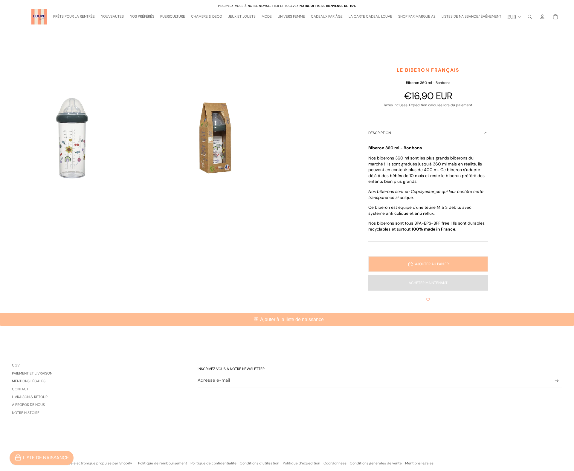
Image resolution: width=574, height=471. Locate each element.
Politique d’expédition (301, 463)
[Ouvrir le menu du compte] (542, 16)
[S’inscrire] (557, 381)
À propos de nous (28, 404)
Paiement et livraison (32, 373)
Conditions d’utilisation (259, 463)
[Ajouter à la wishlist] (428, 300)
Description (379, 133)
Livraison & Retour (30, 397)
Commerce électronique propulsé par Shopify (93, 463)
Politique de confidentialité (213, 463)
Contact (20, 389)
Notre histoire (25, 412)
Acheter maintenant (428, 282)
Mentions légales (28, 381)
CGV (16, 365)
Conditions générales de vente (376, 463)
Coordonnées (334, 463)
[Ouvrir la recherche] (529, 16)
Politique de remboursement (162, 463)
